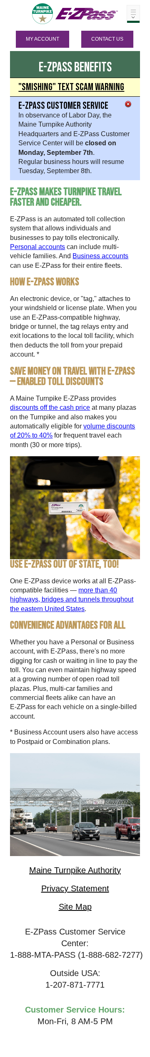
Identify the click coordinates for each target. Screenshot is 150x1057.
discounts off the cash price (50, 407)
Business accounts (100, 255)
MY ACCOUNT (42, 39)
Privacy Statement (75, 888)
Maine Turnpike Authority (75, 870)
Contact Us (107, 39)
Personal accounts (37, 246)
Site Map (75, 906)
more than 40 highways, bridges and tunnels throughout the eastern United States (71, 599)
